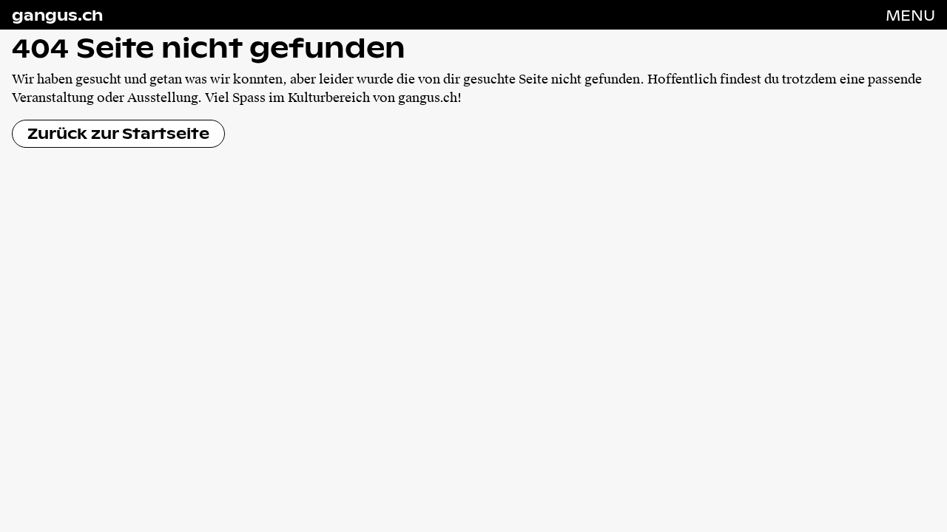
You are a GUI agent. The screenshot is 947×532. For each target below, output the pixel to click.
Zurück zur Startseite (118, 133)
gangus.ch (57, 14)
